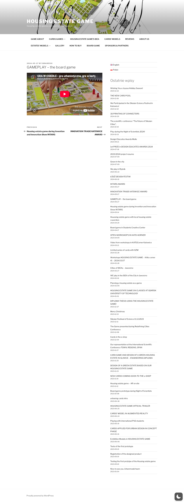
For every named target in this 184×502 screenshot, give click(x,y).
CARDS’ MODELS (112, 39)
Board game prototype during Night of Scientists (131, 391)
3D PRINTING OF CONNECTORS (124, 113)
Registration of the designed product (125, 454)
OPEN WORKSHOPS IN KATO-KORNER (128, 235)
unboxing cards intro (119, 398)
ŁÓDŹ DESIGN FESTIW (120, 176)
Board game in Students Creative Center (127, 227)
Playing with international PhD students (127, 421)
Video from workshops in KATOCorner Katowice (131, 242)
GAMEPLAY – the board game (123, 199)
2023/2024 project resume (122, 154)
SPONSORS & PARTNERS (117, 45)
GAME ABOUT (37, 39)
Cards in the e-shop (118, 337)
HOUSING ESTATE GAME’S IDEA (84, 39)
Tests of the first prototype (121, 446)
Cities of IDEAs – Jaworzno (121, 268)
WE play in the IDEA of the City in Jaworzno (128, 275)
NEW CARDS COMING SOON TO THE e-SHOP (130, 376)
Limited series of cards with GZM (124, 250)
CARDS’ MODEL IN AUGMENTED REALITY (129, 413)
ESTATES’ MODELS (39, 45)
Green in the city (117, 161)
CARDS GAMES (56, 39)
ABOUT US (144, 39)
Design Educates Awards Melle (123, 139)
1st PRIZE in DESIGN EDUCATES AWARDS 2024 (131, 147)
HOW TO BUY (76, 45)
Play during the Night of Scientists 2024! (127, 131)
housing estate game (60, 21)
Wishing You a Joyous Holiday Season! (126, 88)
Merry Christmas (117, 311)
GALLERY (59, 45)
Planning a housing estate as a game (126, 283)
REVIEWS (129, 39)
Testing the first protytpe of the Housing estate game (133, 461)
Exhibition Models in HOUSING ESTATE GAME (130, 439)
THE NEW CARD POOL (120, 95)
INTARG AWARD (117, 184)
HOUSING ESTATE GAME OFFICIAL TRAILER (130, 406)
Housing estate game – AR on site (124, 383)
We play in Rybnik (117, 169)
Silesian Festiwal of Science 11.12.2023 (127, 319)
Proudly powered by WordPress (40, 495)
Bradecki (47, 63)
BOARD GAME (93, 45)
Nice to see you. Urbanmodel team (125, 469)
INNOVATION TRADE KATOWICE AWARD (128, 191)
